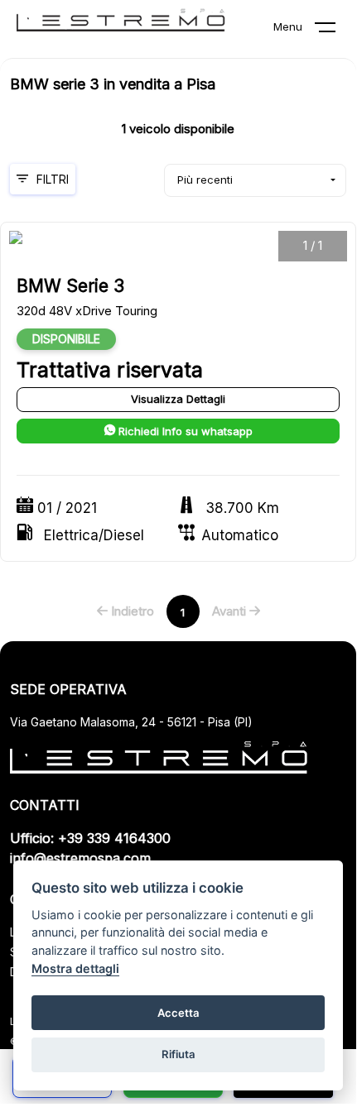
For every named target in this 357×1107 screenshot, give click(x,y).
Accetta (178, 1012)
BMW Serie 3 (70, 286)
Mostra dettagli (75, 968)
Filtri (52, 179)
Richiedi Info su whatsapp (184, 431)
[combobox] (255, 180)
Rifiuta (178, 1054)
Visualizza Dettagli (178, 398)
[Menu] (335, 30)
